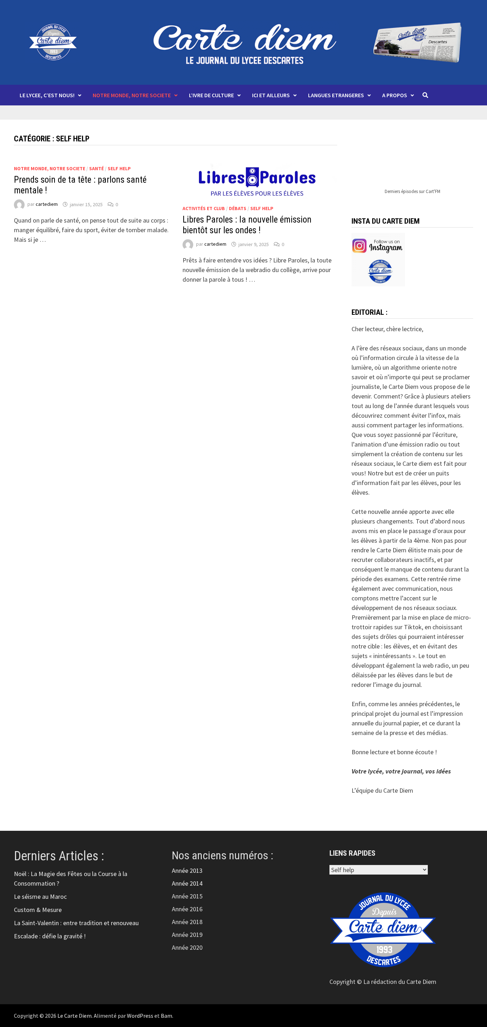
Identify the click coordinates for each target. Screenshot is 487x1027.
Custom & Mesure (38, 910)
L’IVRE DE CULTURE (211, 95)
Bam (166, 1015)
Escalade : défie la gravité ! (50, 936)
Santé (96, 168)
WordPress (140, 1015)
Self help (119, 168)
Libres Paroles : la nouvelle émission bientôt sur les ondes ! (247, 224)
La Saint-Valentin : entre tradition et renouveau (76, 923)
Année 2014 (187, 883)
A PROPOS (394, 95)
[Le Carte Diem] (243, 41)
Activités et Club (204, 208)
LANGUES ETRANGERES (336, 95)
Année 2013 (187, 870)
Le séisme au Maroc (40, 896)
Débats (237, 208)
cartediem (47, 204)
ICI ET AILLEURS (271, 95)
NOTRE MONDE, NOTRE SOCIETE (132, 95)
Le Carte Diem (74, 1015)
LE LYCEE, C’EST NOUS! (47, 95)
